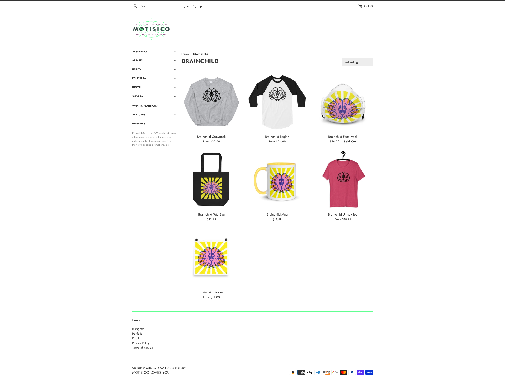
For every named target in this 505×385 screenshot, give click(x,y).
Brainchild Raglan (277, 136)
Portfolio (137, 333)
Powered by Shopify (175, 368)
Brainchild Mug (277, 214)
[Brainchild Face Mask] (343, 102)
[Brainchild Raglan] (277, 102)
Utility (154, 69)
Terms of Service (142, 348)
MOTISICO (158, 368)
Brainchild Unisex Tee (343, 214)
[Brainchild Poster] (211, 258)
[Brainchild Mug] (277, 180)
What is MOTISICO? (145, 106)
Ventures (154, 114)
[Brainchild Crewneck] (211, 102)
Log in (185, 6)
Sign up (197, 6)
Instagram (138, 329)
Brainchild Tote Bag (211, 214)
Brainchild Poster (211, 292)
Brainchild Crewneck (211, 136)
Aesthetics (154, 51)
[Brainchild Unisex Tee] (343, 180)
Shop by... (154, 96)
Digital (154, 87)
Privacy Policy (140, 343)
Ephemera (154, 78)
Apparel (154, 60)
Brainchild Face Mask (342, 136)
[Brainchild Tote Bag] (211, 180)
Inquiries (138, 123)
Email (135, 338)
